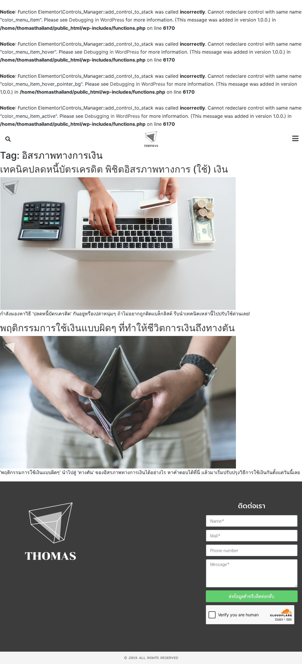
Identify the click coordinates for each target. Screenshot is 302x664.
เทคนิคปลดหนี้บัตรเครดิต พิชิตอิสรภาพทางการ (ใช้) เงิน (114, 169)
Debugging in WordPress (96, 20)
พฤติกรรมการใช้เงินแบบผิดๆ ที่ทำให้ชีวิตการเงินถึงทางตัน (117, 328)
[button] (8, 139)
